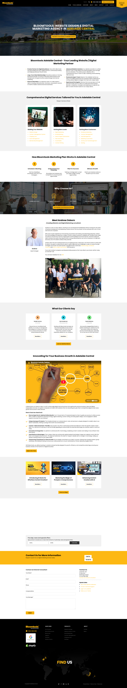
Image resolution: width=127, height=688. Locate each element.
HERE (63, 255)
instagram (68, 684)
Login (106, 5)
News (96, 5)
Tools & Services (77, 5)
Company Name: (30, 591)
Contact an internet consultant (87, 577)
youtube (63, 684)
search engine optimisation (60, 247)
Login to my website (86, 589)
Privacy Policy (86, 684)
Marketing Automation (86, 138)
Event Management (34, 138)
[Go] (89, 2)
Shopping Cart (33, 136)
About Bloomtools (49, 631)
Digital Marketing (59, 132)
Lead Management (86, 136)
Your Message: (29, 597)
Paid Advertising (59, 138)
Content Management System (37, 134)
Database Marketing (86, 132)
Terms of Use (93, 684)
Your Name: (28, 573)
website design (85, 245)
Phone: (27, 585)
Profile (85, 629)
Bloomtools (35, 683)
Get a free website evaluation (88, 584)
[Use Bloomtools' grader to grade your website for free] (121, 4)
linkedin (66, 684)
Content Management (70, 635)
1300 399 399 (97, 2)
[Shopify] (34, 645)
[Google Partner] (34, 638)
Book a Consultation (108, 2)
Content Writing (59, 143)
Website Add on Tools (69, 631)
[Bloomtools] (8, 3)
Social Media (58, 141)
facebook (61, 684)
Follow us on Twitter (86, 591)
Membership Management (36, 141)
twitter (59, 684)
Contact (112, 5)
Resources (47, 633)
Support (101, 5)
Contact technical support (87, 586)
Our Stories (48, 629)
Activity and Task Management (89, 141)
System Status (48, 639)
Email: (27, 579)
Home (69, 5)
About (91, 5)
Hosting (83, 143)
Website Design (33, 132)
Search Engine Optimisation (62, 136)
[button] (63, 36)
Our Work (85, 5)
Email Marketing (59, 134)
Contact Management (87, 134)
